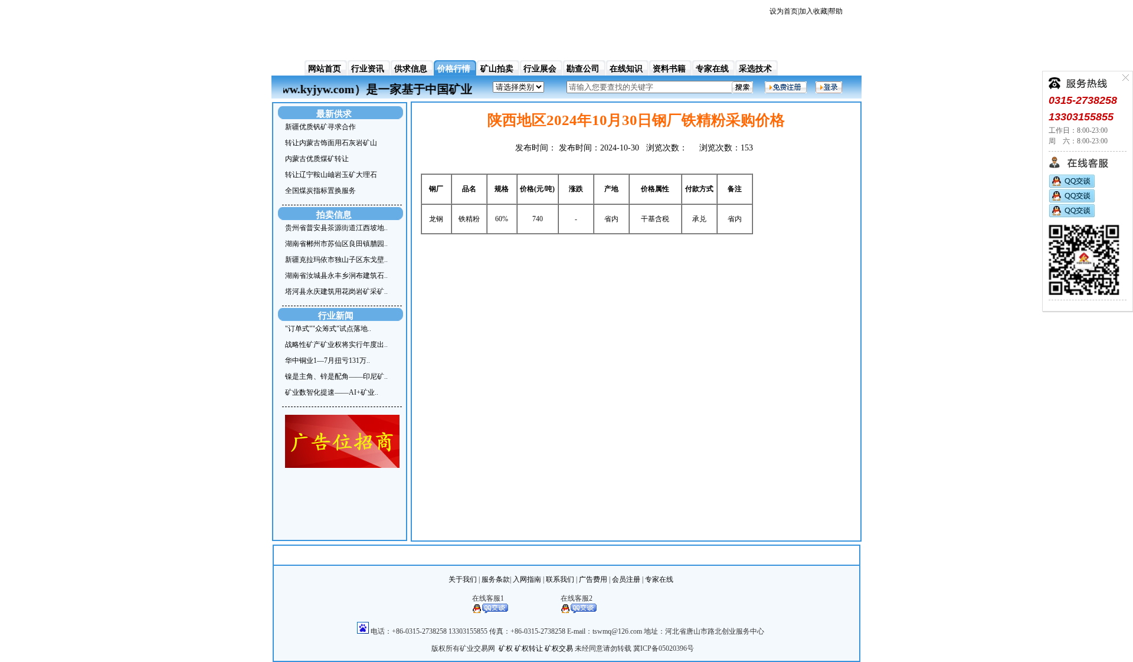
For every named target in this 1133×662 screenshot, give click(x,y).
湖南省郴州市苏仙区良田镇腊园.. (336, 244)
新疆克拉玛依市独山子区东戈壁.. (336, 259)
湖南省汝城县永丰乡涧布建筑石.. (336, 275)
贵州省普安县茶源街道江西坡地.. (336, 228)
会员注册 (626, 579)
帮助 (836, 11)
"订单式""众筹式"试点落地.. (328, 329)
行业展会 (539, 68)
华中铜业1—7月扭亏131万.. (327, 360)
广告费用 (593, 579)
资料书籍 (669, 68)
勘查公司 (583, 68)
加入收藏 (813, 11)
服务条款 (496, 579)
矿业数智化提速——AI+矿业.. (331, 392)
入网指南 (527, 579)
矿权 (506, 648)
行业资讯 (367, 68)
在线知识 (626, 68)
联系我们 (560, 579)
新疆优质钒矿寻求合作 (320, 127)
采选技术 (755, 68)
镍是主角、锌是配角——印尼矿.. (336, 376)
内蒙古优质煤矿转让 (317, 159)
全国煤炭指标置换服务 (320, 190)
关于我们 (462, 579)
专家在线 (712, 68)
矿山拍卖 (496, 68)
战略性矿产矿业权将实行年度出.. (336, 344)
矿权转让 (529, 648)
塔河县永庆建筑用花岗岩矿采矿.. (336, 291)
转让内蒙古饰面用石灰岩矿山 (331, 143)
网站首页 (324, 68)
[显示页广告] (342, 465)
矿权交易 (559, 648)
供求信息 (410, 68)
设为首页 (783, 11)
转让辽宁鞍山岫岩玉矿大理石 (331, 175)
